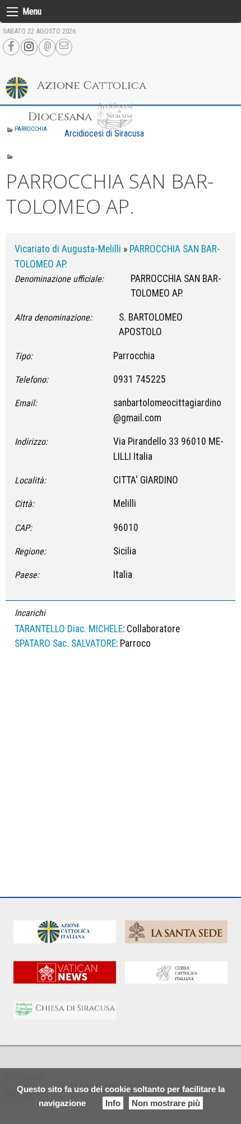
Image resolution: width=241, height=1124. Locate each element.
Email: (26, 403)
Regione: (30, 551)
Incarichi (30, 613)
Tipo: (24, 356)
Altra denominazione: (53, 317)
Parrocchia (31, 129)
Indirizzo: (31, 441)
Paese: (27, 575)
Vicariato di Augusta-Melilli (68, 249)
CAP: (23, 528)
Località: (30, 480)
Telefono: (31, 379)
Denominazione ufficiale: (59, 279)
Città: (24, 503)
